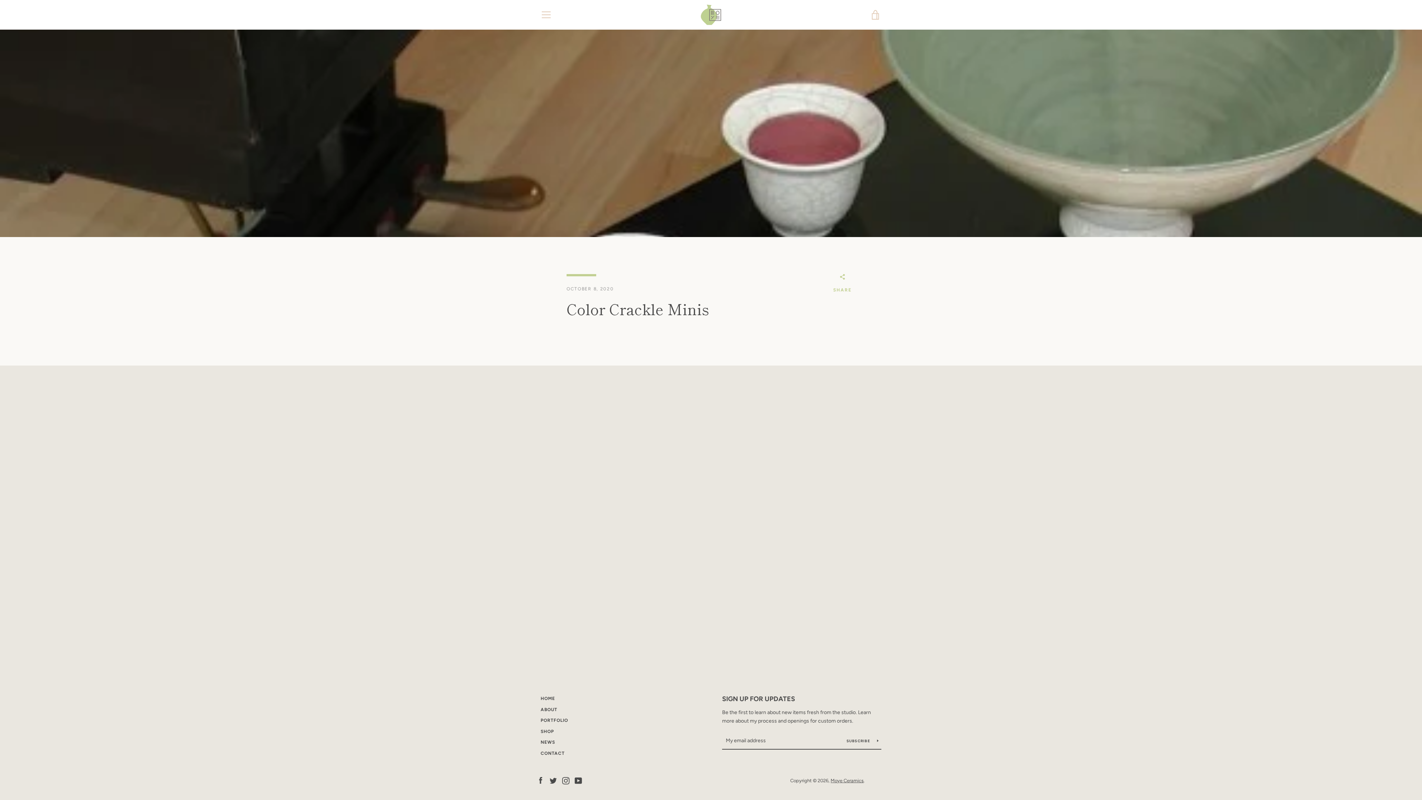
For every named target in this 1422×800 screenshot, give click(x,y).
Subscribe (859, 741)
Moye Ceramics (847, 780)
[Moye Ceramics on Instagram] (566, 780)
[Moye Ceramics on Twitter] (553, 780)
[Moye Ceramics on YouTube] (578, 780)
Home (548, 698)
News (548, 742)
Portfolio (554, 720)
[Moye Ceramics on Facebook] (540, 780)
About (549, 709)
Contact (553, 753)
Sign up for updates (758, 699)
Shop (547, 731)
